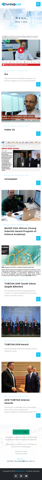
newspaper (10, 179)
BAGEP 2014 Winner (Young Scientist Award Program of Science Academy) (20, 231)
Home (17, 22)
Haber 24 (9, 129)
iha (6, 74)
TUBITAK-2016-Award (16, 344)
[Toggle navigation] (38, 4)
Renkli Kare (20, 471)
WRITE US (20, 432)
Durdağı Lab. (23, 70)
